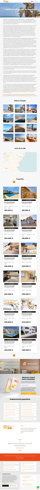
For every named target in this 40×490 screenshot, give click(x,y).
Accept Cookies (5, 485)
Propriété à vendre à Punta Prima (10, 409)
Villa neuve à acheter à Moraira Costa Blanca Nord (28, 481)
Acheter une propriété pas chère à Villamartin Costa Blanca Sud (27, 484)
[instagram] (21, 450)
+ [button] (4, 153)
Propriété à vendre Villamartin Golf (10, 463)
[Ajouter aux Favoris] (18, 188)
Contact (22, 432)
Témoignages (31, 429)
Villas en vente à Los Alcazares (10, 466)
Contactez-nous (20, 47)
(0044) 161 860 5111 (20, 445)
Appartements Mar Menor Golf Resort (11, 469)
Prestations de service (24, 431)
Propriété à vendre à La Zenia (9, 404)
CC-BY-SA (35, 171)
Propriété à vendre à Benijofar (27, 406)
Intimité (26, 455)
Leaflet (23, 171)
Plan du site (22, 457)
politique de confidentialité (26, 389)
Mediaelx (22, 458)
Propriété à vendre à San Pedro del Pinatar (10, 415)
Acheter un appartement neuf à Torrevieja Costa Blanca (27, 477)
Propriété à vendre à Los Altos (27, 404)
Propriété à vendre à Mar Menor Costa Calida (28, 470)
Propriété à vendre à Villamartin (10, 418)
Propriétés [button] (26, 428)
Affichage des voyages (32, 428)
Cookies (17, 457)
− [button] (4, 155)
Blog (28, 429)
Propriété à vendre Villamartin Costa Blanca (28, 464)
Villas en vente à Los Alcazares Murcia (28, 466)
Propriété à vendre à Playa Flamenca (28, 418)
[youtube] (20, 450)
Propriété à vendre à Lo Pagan (10, 412)
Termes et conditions (32, 455)
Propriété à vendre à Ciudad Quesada (11, 406)
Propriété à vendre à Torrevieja (27, 412)
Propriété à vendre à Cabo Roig (27, 409)
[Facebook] (18, 450)
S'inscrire (29, 393)
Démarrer (22, 428)
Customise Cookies (13, 485)
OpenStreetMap (29, 171)
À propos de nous (24, 429)
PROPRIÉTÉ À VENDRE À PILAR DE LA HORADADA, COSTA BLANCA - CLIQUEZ (22, 95)
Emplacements (31, 431)
